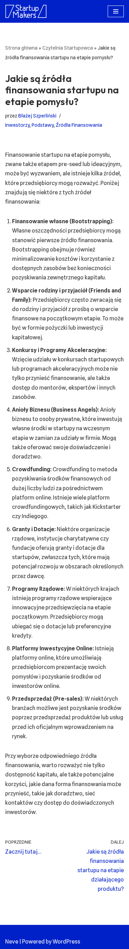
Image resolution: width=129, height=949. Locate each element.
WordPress (66, 941)
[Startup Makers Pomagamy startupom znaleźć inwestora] (25, 11)
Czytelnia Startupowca (67, 48)
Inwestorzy (17, 125)
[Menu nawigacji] (116, 11)
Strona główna (21, 48)
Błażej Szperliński (37, 115)
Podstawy (43, 125)
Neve (11, 941)
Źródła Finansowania (79, 125)
